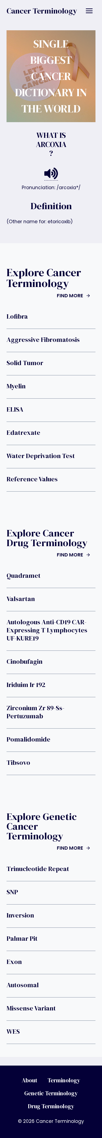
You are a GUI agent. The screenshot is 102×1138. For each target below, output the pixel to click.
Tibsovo (18, 763)
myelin (16, 386)
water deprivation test (41, 456)
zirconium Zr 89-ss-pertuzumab (35, 712)
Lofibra (17, 316)
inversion (20, 915)
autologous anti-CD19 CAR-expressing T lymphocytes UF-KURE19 (47, 630)
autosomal (23, 985)
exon (14, 962)
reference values (32, 479)
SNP (12, 892)
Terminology (64, 1080)
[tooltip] (51, 174)
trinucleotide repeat (38, 869)
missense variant (31, 1008)
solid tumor (25, 363)
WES (13, 1031)
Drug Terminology (51, 1106)
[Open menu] (89, 10)
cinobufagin (24, 662)
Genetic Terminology (51, 1093)
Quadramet (24, 576)
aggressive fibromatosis (43, 340)
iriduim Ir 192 (26, 685)
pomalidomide (28, 739)
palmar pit (22, 939)
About (29, 1080)
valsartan (21, 599)
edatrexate (23, 433)
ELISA (15, 409)
